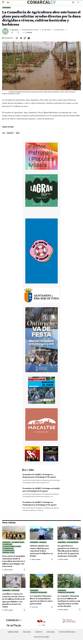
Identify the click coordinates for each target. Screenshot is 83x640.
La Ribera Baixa (8, 550)
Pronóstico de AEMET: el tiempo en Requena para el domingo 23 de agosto (39, 475)
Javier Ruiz (35, 607)
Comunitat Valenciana (38, 592)
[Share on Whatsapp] (17, 38)
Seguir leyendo (8, 126)
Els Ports (15, 590)
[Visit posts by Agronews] (5, 31)
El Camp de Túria (18, 542)
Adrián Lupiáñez (8, 569)
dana (17, 133)
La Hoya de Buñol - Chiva (11, 546)
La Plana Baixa (72, 542)
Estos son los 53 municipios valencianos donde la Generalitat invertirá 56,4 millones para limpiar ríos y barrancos (13, 561)
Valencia (43, 542)
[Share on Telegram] (21, 38)
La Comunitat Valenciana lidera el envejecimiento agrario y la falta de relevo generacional (41, 600)
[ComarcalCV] (41, 2)
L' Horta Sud (7, 544)
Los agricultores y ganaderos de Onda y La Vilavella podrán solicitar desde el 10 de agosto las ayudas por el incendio (68, 551)
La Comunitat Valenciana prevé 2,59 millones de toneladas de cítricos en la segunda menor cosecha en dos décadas (68, 601)
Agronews (6, 7)
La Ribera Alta (8, 548)
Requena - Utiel (8, 552)
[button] (4, 2)
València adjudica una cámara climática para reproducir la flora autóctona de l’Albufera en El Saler (41, 551)
